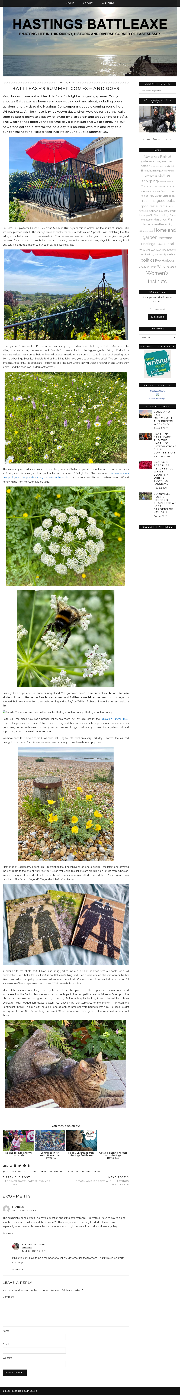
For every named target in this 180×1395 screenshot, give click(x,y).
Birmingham (147, 170)
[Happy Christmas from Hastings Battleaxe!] (81, 1140)
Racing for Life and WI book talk (18, 1154)
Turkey (152, 266)
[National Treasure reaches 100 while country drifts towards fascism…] (145, 465)
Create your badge (157, 399)
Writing (108, 3)
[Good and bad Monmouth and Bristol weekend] (145, 414)
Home (70, 3)
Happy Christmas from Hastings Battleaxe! (81, 1154)
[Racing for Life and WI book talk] (18, 1140)
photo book (93, 1172)
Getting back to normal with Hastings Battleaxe (113, 1155)
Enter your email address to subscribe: (157, 299)
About (88, 3)
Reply (10, 1233)
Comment (9, 1296)
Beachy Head (160, 161)
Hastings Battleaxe (24, 1391)
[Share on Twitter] (20, 1166)
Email (6, 1344)
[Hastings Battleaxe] (90, 38)
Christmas (151, 175)
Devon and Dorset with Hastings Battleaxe (102, 1181)
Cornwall (146, 186)
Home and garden (72, 1172)
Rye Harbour (164, 260)
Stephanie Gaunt (34, 1244)
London (157, 249)
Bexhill (171, 166)
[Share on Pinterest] (24, 1166)
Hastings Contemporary (43, 1172)
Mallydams (169, 249)
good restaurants (154, 206)
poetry (170, 254)
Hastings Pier (164, 219)
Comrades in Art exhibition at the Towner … (50, 1155)
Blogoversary (162, 170)
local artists (161, 244)
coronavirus (158, 186)
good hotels (151, 201)
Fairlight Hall (147, 195)
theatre (144, 266)
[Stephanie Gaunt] (157, 395)
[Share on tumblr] (29, 1166)
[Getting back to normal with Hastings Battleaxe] (113, 1140)
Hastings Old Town (149, 215)
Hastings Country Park (161, 211)
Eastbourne (167, 191)
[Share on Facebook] (15, 1166)
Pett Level (160, 254)
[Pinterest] (148, 540)
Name (7, 1330)
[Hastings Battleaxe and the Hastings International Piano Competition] (145, 436)
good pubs (166, 201)
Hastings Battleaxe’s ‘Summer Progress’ (26, 1181)
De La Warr (154, 191)
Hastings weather (153, 224)
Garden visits (16, 1172)
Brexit (171, 171)
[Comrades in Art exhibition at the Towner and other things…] (50, 1140)
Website (7, 1358)
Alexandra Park (155, 156)
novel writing (147, 254)
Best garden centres (158, 166)
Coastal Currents (165, 182)
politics (148, 260)
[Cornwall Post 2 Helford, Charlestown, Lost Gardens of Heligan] (145, 496)
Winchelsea (166, 266)
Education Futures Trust (114, 719)
